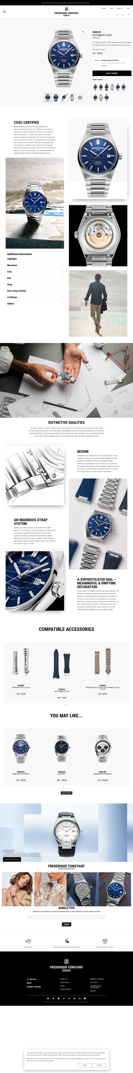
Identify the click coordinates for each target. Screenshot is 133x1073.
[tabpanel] (20, 672)
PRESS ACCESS (64, 982)
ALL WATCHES (31, 979)
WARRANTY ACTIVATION (97, 979)
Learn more (104, 65)
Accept (85, 1065)
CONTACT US (119, 8)
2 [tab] (68, 704)
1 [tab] (65, 704)
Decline (99, 1065)
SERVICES (104, 8)
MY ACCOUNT (94, 982)
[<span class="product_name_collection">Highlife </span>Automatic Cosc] (95, 87)
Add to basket (112, 73)
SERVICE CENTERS (65, 989)
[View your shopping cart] (128, 15)
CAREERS (93, 991)
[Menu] (4, 11)
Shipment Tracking (34, 987)
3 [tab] (69, 787)
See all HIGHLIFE (66, 793)
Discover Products (12, 859)
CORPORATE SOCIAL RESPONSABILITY (95, 986)
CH (127, 8)
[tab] (35, 259)
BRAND (29, 983)
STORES (111, 8)
